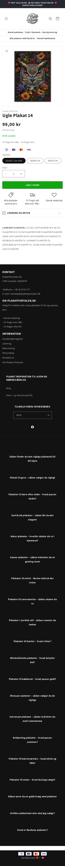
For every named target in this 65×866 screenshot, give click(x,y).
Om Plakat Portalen (12, 362)
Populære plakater (51, 244)
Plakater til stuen (29, 244)
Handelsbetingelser (12, 338)
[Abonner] (48, 415)
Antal (4, 167)
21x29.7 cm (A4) (14, 160)
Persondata (8, 352)
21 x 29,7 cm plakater (37, 227)
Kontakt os (8, 357)
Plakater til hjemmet (24, 240)
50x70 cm (53, 160)
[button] (6, 18)
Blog (8, 388)
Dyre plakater (43, 232)
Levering (7, 343)
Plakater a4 (40, 236)
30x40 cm (35, 160)
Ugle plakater (10, 249)
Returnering (8, 348)
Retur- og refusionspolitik (19, 395)
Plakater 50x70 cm (22, 236)
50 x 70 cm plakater (24, 232)
